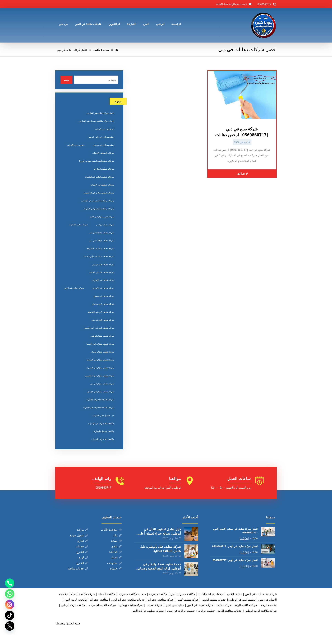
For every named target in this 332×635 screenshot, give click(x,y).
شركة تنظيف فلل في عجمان (101, 272)
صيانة (114, 541)
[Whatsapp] (9, 594)
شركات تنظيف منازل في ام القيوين (99, 192)
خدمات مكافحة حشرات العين (128, 599)
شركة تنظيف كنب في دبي (102, 319)
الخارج (80, 552)
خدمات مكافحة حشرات (132, 594)
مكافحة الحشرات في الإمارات (101, 423)
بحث (66, 79)
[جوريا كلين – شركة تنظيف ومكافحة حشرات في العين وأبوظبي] (264, 25)
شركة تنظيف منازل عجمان (102, 351)
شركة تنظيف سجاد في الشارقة (100, 248)
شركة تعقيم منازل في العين (102, 216)
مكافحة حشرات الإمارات (103, 431)
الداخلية (113, 552)
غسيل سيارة (77, 535)
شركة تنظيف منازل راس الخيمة (100, 343)
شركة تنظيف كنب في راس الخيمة (99, 327)
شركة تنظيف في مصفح (104, 296)
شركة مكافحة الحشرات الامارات (100, 399)
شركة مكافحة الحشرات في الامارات (98, 407)
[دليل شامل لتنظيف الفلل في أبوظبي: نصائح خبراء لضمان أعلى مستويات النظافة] (191, 534)
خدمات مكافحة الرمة (230, 611)
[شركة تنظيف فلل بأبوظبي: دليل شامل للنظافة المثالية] (191, 551)
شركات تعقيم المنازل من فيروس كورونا (96, 160)
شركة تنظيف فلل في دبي (103, 264)
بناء (115, 535)
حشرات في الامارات (76, 144)
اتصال (114, 557)
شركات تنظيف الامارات (104, 168)
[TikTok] (9, 615)
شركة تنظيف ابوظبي (105, 224)
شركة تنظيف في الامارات (103, 288)
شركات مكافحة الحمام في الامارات (99, 208)
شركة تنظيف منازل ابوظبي (102, 335)
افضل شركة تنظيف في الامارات (100, 113)
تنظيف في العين (174, 605)
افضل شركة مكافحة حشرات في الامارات (96, 121)
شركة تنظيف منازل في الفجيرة (100, 367)
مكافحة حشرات (158, 594)
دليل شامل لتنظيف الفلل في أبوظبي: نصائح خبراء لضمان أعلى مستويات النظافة (159, 533)
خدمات (80, 546)
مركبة (80, 530)
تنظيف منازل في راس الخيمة (101, 137)
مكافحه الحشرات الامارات (102, 439)
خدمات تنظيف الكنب (213, 599)
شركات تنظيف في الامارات (102, 184)
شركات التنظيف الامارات (103, 152)
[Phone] (9, 583)
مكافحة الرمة (268, 605)
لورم (81, 557)
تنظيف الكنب (234, 594)
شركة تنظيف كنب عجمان (103, 304)
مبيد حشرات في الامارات (103, 415)
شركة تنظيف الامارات (78, 224)
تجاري (80, 541)
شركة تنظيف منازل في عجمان (100, 391)
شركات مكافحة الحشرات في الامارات (97, 200)
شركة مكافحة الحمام (83, 594)
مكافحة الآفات (109, 530)
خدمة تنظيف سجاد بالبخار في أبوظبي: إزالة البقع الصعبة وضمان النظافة (159, 568)
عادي (114, 546)
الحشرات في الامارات (104, 129)
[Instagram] (9, 604)
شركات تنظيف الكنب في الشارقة (99, 176)
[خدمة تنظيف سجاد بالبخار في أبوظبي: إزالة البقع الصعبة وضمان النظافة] (191, 569)
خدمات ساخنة (76, 568)
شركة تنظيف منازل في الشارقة (100, 359)
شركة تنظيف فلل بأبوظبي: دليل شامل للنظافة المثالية (160, 548)
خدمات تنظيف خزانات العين (148, 611)
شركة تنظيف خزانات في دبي (101, 240)
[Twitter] (9, 626)
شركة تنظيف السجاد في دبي (101, 232)
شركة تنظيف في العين (74, 288)
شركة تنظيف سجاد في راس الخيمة (99, 256)
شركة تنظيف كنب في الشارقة (101, 311)
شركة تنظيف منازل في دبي (102, 383)
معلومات (112, 563)
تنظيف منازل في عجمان (103, 144)
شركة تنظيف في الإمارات (103, 280)
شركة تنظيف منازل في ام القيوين (99, 375)
